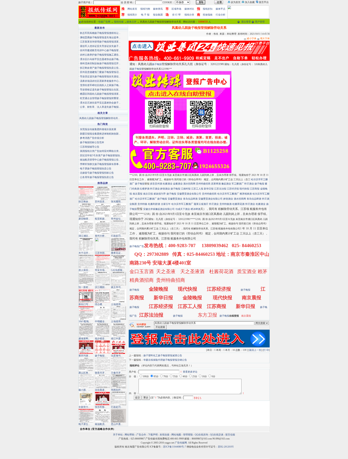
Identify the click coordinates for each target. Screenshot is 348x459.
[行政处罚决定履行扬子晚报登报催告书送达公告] (118, 398)
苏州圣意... (100, 201)
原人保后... (84, 270)
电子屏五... (84, 424)
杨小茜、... (84, 390)
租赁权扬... (100, 218)
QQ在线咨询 (202, 434)
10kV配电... (85, 321)
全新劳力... (84, 407)
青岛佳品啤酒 (190, 198)
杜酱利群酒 (154, 204)
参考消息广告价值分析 (92, 138)
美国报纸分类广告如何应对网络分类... (100, 151)
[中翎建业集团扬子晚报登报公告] (102, 312)
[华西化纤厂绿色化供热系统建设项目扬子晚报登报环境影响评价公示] (118, 381)
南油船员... (100, 424)
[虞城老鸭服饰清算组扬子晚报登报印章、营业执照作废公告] (86, 329)
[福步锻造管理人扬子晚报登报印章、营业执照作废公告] (102, 329)
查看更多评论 (190, 371)
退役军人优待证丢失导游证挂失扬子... (100, 46)
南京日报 (148, 193)
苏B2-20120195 (226, 446)
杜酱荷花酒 (238, 204)
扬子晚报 (157, 64)
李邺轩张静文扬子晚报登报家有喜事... (100, 164)
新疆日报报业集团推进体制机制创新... (100, 133)
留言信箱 (230, 434)
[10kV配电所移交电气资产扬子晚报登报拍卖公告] (86, 312)
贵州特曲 (142, 204)
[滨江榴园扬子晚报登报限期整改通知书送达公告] (102, 278)
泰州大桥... (100, 235)
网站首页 (132, 8)
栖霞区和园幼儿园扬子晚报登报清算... (100, 93)
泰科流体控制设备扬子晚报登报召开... (100, 63)
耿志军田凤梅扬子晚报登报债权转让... (100, 33)
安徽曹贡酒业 (175, 198)
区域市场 (176, 8)
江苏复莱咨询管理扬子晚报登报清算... (100, 41)
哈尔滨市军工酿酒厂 (228, 193)
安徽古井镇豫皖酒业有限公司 (159, 209)
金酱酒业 (178, 183)
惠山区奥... (84, 372)
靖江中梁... (116, 338)
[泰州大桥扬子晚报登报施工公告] (102, 227)
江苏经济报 (233, 188)
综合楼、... (100, 304)
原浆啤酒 (216, 183)
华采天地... (100, 270)
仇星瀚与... (116, 355)
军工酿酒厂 (238, 183)
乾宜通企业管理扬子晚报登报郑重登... (100, 98)
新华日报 (208, 188)
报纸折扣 (207, 8)
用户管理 (260, 21)
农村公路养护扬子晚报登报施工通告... (100, 54)
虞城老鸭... (84, 338)
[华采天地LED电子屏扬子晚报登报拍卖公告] (102, 261)
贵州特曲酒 (226, 204)
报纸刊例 (145, 8)
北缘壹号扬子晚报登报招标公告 (97, 172)
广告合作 (141, 434)
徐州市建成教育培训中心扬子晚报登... (100, 50)
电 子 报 (145, 14)
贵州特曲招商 (203, 183)
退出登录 (246, 21)
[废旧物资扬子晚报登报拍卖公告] (86, 210)
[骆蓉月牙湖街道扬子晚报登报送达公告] (102, 364)
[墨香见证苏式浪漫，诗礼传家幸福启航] (118, 244)
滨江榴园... (100, 287)
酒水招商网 (189, 183)
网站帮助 (129, 434)
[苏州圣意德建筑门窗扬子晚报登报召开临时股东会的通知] (102, 193)
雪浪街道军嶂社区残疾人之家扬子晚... (100, 85)
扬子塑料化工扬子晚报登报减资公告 (162, 355)
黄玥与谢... (84, 355)
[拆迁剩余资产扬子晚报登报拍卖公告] (86, 193)
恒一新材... (84, 287)
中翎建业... (100, 321)
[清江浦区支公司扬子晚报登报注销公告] (86, 227)
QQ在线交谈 (216, 434)
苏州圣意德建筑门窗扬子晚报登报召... (100, 72)
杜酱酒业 (167, 183)
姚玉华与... (116, 287)
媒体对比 (189, 8)
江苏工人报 (197, 188)
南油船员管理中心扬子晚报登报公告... (100, 159)
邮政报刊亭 (160, 193)
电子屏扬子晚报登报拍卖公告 (95, 168)
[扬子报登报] (180, 122)
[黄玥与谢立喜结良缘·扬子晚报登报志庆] (86, 347)
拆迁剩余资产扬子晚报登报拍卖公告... (100, 67)
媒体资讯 (158, 8)
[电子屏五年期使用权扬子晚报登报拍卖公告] (86, 415)
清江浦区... (84, 235)
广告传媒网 (181, 442)
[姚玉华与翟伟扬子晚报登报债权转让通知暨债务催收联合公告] (118, 278)
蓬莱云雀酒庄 (201, 204)
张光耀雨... (116, 201)
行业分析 (220, 14)
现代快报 (244, 188)
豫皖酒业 (226, 183)
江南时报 (186, 188)
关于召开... (84, 253)
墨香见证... (116, 253)
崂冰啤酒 (195, 209)
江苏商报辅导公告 (89, 146)
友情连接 (164, 434)
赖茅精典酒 (246, 193)
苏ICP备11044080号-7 (174, 446)
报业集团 (158, 14)
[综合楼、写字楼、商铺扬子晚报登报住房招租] (102, 295)
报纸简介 (132, 14)
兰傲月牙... (116, 372)
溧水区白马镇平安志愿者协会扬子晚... (100, 59)
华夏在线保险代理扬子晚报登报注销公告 (165, 359)
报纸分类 (189, 14)
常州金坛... (116, 218)
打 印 (266, 350)
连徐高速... (100, 390)
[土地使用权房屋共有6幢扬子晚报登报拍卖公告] (118, 295)
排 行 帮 (176, 14)
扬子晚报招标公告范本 (92, 142)
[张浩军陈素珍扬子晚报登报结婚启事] (102, 398)
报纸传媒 (119, 21)
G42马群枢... (117, 270)
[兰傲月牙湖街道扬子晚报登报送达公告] (118, 364)
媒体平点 (220, 8)
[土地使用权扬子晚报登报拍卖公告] (118, 312)
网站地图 (176, 434)
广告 (141, 246)
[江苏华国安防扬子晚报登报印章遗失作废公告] (102, 244)
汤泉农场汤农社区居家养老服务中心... (100, 81)
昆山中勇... (116, 424)
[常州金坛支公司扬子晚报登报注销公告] (118, 210)
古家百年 (166, 204)
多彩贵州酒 (156, 183)
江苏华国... (100, 253)
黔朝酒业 (165, 188)
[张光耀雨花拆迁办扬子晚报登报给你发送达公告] (118, 193)
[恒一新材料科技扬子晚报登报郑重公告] (86, 278)
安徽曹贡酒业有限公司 (189, 193)
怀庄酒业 (249, 183)
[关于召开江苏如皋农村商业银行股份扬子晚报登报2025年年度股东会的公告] (86, 244)
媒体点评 (131, 21)
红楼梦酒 (144, 188)
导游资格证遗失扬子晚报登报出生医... (100, 89)
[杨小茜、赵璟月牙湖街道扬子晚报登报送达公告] (86, 381)
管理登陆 (188, 434)
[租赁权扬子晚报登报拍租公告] (102, 210)
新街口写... (84, 304)
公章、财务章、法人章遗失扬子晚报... (100, 107)
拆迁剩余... (84, 201)
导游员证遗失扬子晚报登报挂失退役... (100, 76)
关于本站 (118, 434)
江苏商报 (254, 188)
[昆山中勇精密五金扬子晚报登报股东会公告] (118, 415)
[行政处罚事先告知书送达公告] (118, 227)
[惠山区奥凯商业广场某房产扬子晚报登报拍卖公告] (86, 364)
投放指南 (207, 14)
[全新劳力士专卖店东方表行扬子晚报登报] (86, 398)
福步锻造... (100, 338)
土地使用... (116, 304)
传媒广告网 (104, 21)
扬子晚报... (100, 355)
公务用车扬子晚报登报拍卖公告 (97, 177)
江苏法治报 (220, 188)
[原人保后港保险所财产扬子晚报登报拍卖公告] (86, 261)
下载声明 (153, 434)
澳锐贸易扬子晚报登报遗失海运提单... (100, 37)
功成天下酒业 (182, 209)
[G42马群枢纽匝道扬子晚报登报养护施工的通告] (118, 261)
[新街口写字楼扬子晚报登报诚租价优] (86, 295)
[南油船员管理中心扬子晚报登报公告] (102, 415)
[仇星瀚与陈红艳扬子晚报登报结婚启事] (118, 347)
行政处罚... (116, 235)
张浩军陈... (100, 407)
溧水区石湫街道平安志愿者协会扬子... (100, 102)
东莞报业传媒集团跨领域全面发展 (98, 129)
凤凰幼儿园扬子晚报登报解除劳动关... (99, 118)
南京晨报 (137, 193)
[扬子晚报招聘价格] (248, 11)
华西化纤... (116, 390)
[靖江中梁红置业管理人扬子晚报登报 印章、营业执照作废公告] (118, 329)
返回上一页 (255, 350)
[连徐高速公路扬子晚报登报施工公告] (102, 381)
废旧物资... (84, 218)
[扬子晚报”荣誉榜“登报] (102, 347)
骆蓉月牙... (100, 372)
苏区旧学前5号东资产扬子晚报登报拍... (101, 155)
